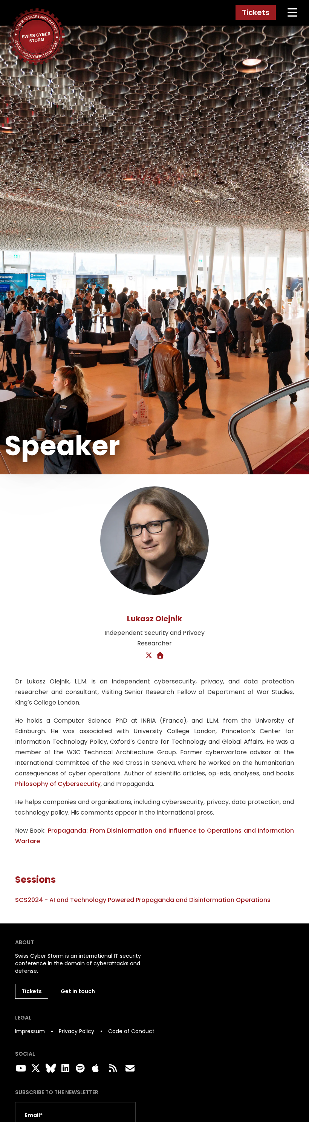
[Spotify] (79, 1068)
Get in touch (78, 991)
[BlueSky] (49, 1068)
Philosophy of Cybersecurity (58, 784)
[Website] (160, 656)
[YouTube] (19, 1068)
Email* (33, 1115)
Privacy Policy (76, 1031)
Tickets (255, 12)
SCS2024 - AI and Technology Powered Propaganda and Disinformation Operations (143, 900)
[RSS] (112, 1068)
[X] (149, 656)
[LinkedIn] (64, 1068)
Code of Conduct (131, 1031)
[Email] (130, 1068)
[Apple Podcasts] (95, 1068)
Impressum (30, 1031)
